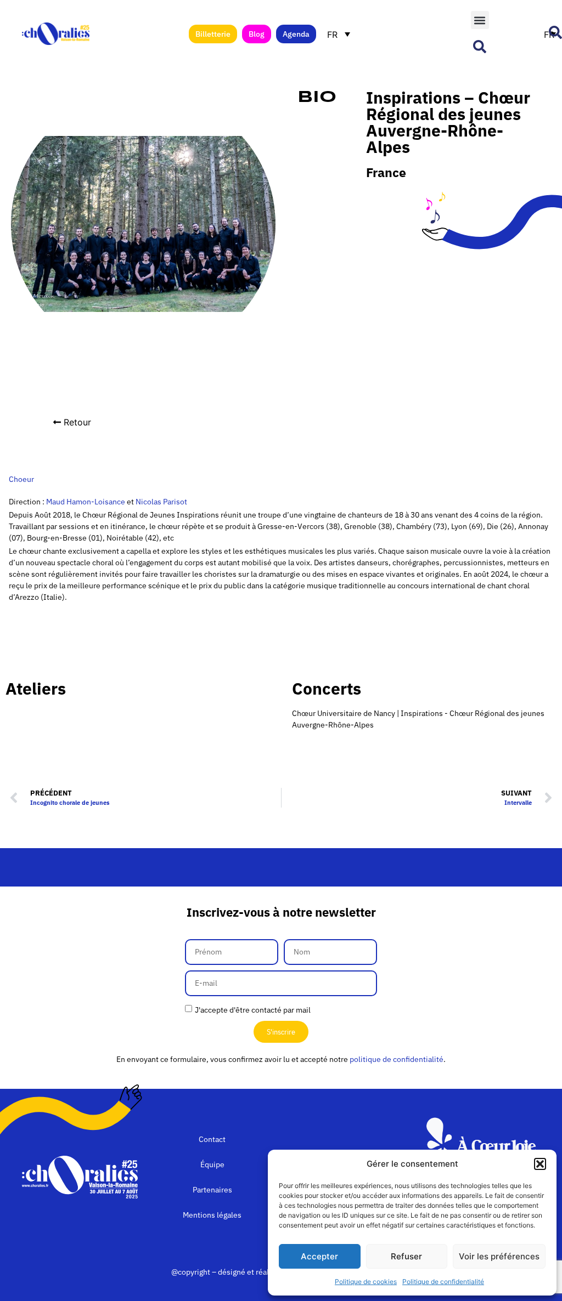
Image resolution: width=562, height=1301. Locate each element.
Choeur (21, 479)
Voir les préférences (499, 1256)
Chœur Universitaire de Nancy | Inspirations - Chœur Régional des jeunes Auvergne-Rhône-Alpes (418, 719)
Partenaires (212, 1190)
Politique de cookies (366, 1281)
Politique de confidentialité (443, 1281)
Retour (77, 422)
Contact (212, 1139)
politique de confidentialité (396, 1059)
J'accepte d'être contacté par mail (253, 1010)
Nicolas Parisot (160, 502)
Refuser (406, 1256)
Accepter (319, 1256)
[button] (540, 1163)
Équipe (212, 1164)
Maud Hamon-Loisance (85, 502)
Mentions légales (212, 1215)
